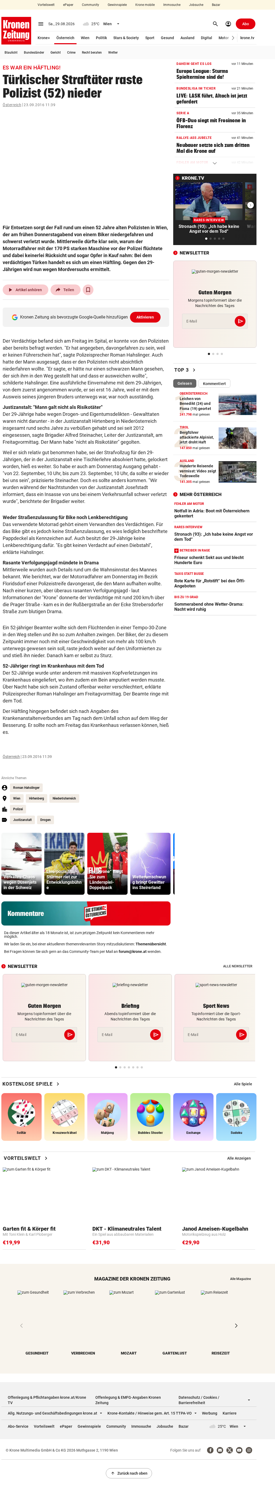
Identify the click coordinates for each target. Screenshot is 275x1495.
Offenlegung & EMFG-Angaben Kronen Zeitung (128, 1400)
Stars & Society (126, 38)
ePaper (68, 5)
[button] (233, 38)
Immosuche (171, 5)
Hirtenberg (36, 798)
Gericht (55, 52)
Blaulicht (11, 52)
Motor (224, 38)
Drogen (45, 820)
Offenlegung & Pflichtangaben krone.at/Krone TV (47, 1400)
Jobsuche (196, 5)
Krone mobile (145, 5)
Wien (85, 38)
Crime (71, 52)
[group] (21, 864)
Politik (101, 38)
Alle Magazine (240, 1279)
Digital (206, 38)
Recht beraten (92, 52)
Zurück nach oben (128, 1473)
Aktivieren (145, 317)
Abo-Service (18, 1426)
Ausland (187, 38)
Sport (149, 38)
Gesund (167, 38)
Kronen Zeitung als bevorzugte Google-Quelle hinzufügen (87, 317)
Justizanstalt (22, 820)
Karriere (230, 1413)
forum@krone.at (133, 951)
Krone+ (44, 38)
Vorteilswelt (46, 5)
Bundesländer (34, 52)
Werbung (209, 1413)
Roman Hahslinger (26, 788)
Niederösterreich (64, 798)
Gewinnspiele (117, 5)
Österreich (65, 38)
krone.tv (247, 38)
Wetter (113, 52)
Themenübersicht (151, 944)
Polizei (18, 809)
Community (90, 5)
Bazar (216, 5)
